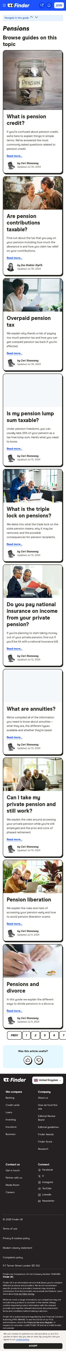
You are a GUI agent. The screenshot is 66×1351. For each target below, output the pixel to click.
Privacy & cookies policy (16, 1238)
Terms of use (10, 1229)
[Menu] (4, 5)
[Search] (42, 5)
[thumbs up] (28, 1060)
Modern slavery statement (17, 1248)
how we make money (24, 1294)
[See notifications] (49, 5)
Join (59, 5)
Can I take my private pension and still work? (31, 804)
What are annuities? (31, 709)
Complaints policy (13, 1257)
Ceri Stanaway (30, 163)
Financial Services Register (40, 1323)
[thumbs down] (38, 1060)
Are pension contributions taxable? (23, 223)
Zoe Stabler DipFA (31, 265)
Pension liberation (29, 900)
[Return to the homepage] (18, 5)
